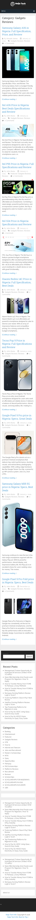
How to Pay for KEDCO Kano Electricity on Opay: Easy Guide (16, 717)
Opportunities (10, 761)
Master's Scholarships (13, 753)
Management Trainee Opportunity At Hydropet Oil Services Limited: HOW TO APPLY (18, 672)
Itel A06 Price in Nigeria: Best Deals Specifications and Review (16, 108)
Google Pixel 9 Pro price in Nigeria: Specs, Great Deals (17, 417)
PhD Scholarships (11, 766)
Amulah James (12, 39)
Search (5, 654)
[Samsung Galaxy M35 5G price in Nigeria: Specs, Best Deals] (18, 527)
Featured (14, 174)
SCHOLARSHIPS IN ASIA (14, 782)
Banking (8, 732)
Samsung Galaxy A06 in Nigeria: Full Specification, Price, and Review (16, 31)
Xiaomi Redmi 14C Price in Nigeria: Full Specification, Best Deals (17, 282)
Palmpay (8, 764)
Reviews (27, 41)
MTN (6, 756)
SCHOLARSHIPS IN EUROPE (15, 785)
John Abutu (10, 116)
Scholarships (9, 777)
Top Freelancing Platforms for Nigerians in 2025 (15, 708)
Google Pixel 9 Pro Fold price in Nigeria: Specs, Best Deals (18, 581)
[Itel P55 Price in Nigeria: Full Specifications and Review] (18, 186)
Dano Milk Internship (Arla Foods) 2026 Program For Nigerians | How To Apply (19, 679)
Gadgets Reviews (17, 41)
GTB (6, 742)
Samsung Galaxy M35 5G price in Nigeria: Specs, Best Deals (17, 487)
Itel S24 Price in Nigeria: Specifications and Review (17, 222)
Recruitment (9, 772)
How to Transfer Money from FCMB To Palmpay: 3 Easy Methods (18, 685)
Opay (7, 758)
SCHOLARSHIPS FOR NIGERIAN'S (17, 780)
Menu (3, 11)
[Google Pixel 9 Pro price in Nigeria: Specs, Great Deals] (18, 442)
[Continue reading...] (9, 99)
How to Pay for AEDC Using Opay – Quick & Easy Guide (18, 713)
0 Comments (9, 43)
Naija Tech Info (11, 915)
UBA (6, 788)
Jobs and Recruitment (13, 750)
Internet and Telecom (12, 748)
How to (7, 745)
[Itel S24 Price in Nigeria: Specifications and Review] (18, 244)
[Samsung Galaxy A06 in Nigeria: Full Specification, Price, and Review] (18, 62)
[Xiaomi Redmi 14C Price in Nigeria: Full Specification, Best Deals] (18, 305)
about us (6, 893)
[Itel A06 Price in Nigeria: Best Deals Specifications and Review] (18, 130)
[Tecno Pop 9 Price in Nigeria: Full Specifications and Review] (18, 375)
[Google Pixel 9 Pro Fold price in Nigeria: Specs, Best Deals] (18, 606)
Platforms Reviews (11, 769)
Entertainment (10, 734)
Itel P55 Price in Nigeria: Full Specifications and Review (18, 165)
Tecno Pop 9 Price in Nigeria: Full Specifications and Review (17, 344)
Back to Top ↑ (24, 917)
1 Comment (9, 233)
